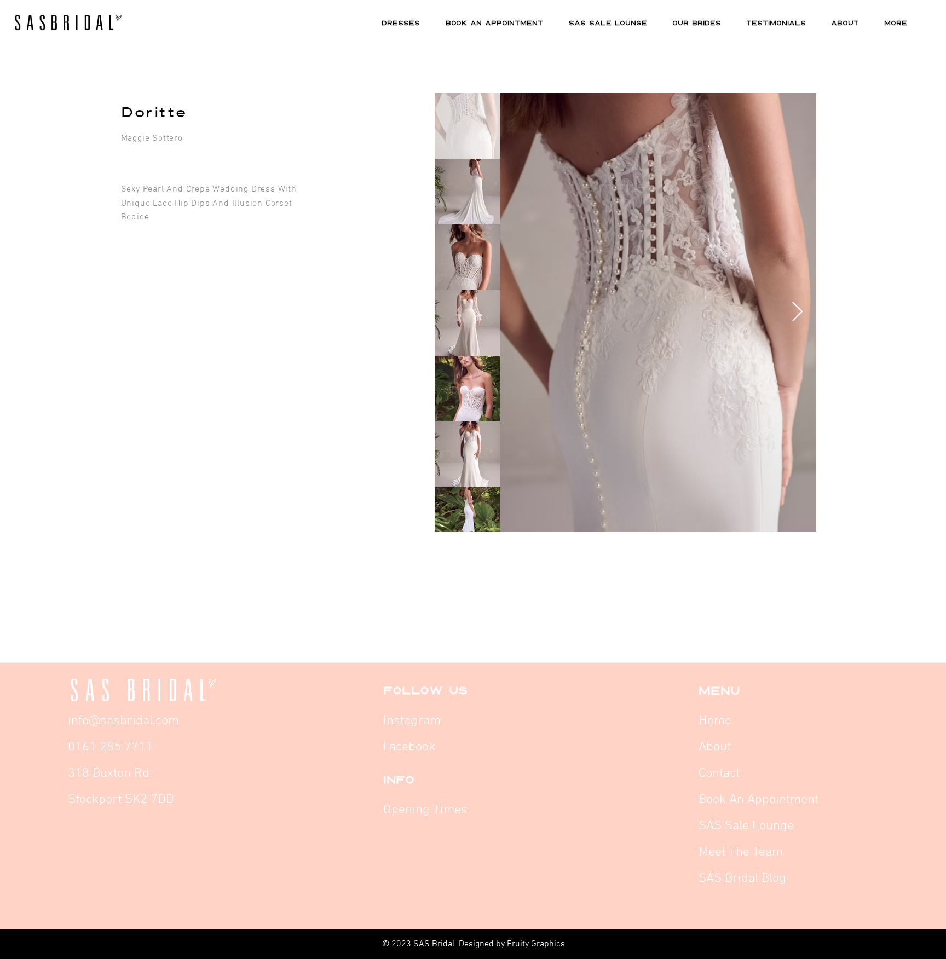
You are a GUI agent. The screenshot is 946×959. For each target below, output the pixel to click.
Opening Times (425, 810)
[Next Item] (797, 312)
